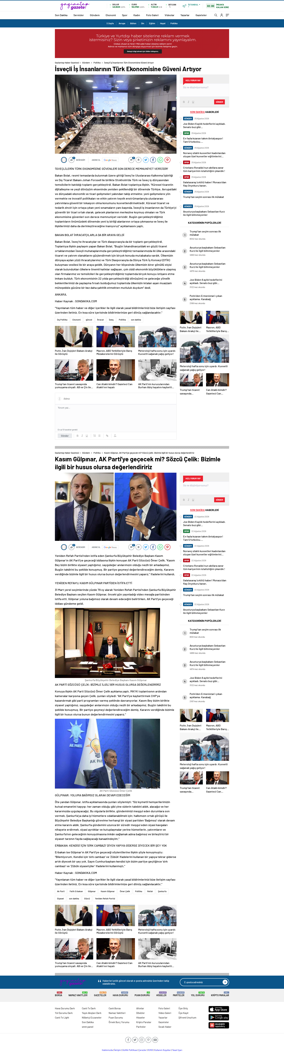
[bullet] (99, 436)
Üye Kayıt (183, 1012)
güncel (89, 319)
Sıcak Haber (164, 1026)
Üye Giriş (183, 1008)
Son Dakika (61, 15)
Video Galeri (164, 1012)
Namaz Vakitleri (78, 994)
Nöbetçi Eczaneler (92, 1017)
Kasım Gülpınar (108, 891)
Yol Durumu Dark (64, 1012)
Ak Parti (61, 891)
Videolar (169, 15)
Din (142, 23)
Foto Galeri (152, 15)
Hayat (163, 23)
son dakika (136, 319)
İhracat (100, 319)
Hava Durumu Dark (65, 1008)
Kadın (136, 15)
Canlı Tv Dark (89, 1008)
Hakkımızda (107, 1050)
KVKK (150, 1050)
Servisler (78, 15)
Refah (150, 891)
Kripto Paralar (220, 994)
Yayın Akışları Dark (91, 1012)
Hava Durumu (120, 994)
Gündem (95, 15)
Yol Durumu (198, 994)
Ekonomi (111, 15)
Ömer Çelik (125, 891)
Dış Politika (62, 319)
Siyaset (60, 898)
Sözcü (87, 898)
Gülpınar (92, 891)
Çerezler (142, 1050)
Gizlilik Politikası (129, 1050)
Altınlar (140, 1008)
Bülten (133, 23)
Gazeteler (201, 15)
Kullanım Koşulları (162, 1050)
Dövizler (140, 1012)
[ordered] (94, 436)
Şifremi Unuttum (187, 1017)
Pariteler (178, 994)
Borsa (58, 994)
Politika (174, 23)
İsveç (111, 319)
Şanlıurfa (162, 891)
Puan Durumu (142, 994)
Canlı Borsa (115, 1008)
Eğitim (152, 23)
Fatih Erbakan (76, 891)
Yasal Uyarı (177, 1050)
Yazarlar (184, 15)
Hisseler (161, 994)
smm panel (87, 1026)
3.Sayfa (110, 23)
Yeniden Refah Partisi (105, 898)
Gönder (65, 435)
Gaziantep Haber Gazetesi (67, 62)
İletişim (117, 1050)
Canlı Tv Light (62, 1017)
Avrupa (122, 23)
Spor (124, 15)
